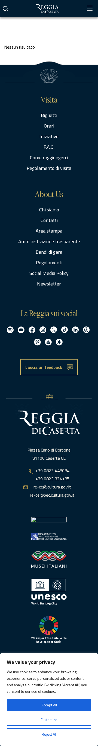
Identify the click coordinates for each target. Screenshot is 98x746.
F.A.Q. (49, 147)
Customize (49, 719)
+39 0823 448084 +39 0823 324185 (52, 474)
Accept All (49, 705)
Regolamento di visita (49, 168)
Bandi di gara (49, 252)
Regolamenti (49, 262)
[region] (49, 699)
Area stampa (49, 230)
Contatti (49, 220)
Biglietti (49, 115)
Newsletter (49, 283)
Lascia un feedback (43, 367)
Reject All (49, 734)
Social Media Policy (49, 273)
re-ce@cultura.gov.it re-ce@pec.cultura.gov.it (52, 491)
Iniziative (49, 136)
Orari (49, 125)
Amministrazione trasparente (49, 241)
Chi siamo (49, 209)
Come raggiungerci (49, 157)
